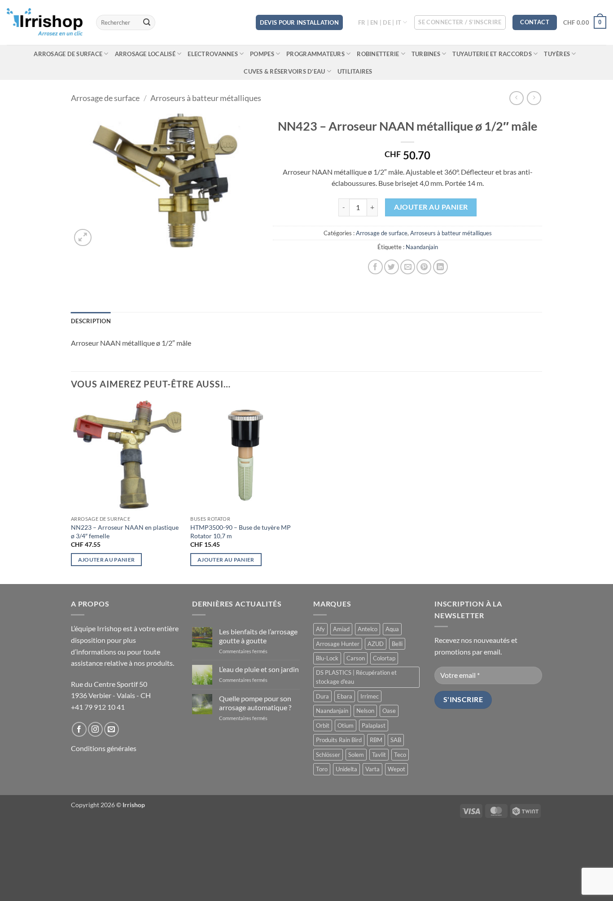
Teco (400, 754)
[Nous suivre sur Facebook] (79, 729)
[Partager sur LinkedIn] (440, 266)
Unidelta (346, 769)
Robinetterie (378, 53)
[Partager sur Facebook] (375, 266)
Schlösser (328, 754)
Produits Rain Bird (339, 739)
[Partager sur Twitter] (391, 266)
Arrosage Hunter (337, 643)
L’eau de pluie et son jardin (259, 669)
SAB (395, 739)
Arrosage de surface (68, 53)
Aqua (392, 629)
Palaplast (373, 725)
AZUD (376, 643)
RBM (376, 739)
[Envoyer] (146, 22)
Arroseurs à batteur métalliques (205, 98)
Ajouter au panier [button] (106, 560)
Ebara (344, 696)
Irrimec (369, 696)
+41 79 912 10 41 (98, 707)
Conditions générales (103, 748)
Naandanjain (422, 247)
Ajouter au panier (431, 207)
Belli (397, 643)
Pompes (262, 53)
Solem (356, 754)
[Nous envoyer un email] (111, 729)
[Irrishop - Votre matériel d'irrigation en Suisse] (45, 22)
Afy (320, 629)
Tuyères (557, 53)
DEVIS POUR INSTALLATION (299, 22)
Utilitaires (354, 71)
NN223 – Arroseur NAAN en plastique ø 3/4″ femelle (125, 531)
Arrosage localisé (145, 53)
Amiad (341, 629)
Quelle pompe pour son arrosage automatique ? (255, 702)
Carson (355, 658)
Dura (322, 696)
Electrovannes (212, 53)
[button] (460, 22)
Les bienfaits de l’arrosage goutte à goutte (258, 635)
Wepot (396, 769)
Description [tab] (91, 321)
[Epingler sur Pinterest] (423, 266)
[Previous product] (534, 98)
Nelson (365, 710)
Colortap (384, 658)
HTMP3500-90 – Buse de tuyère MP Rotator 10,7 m (240, 531)
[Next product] (516, 98)
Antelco (367, 629)
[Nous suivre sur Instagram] (95, 729)
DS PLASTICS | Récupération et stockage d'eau (356, 677)
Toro (322, 769)
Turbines (426, 53)
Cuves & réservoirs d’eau (284, 71)
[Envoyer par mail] (407, 266)
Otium (345, 725)
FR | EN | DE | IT (379, 22)
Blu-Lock (327, 658)
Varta (372, 769)
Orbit (322, 725)
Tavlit (379, 754)
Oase (389, 710)
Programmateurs (315, 53)
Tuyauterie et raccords (492, 53)
